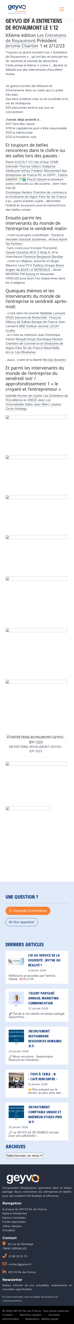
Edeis (29, 404)
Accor (10, 352)
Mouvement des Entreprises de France (36, 173)
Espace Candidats (14, 1217)
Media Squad (50, 1318)
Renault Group (26, 339)
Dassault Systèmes (32, 239)
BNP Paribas (28, 326)
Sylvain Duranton (17, 252)
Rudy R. (45, 252)
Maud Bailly (52, 348)
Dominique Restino (19, 192)
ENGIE (32, 400)
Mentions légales (31, 1314)
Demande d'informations (29, 910)
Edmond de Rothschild (31, 317)
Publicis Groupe (44, 265)
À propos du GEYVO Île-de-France (24, 1209)
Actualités (8, 1230)
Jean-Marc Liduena (47, 404)
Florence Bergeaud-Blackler (43, 257)
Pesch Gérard (36, 179)
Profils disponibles (14, 1221)
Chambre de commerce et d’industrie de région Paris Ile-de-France (36, 194)
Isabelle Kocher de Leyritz (24, 396)
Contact (7, 1314)
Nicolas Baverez (54, 360)
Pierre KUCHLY (16, 162)
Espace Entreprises (14, 1213)
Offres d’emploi (12, 1226)
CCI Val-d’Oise (38, 162)
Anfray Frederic (32, 171)
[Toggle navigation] (61, 9)
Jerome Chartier (22, 46)
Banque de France (44, 322)
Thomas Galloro (30, 166)
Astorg (30, 274)
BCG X (34, 252)
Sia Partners (14, 244)
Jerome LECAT (48, 326)
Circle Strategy (16, 409)
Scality (10, 330)
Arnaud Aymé (58, 239)
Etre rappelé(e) (23, 922)
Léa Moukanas (25, 352)
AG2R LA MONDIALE (35, 270)
